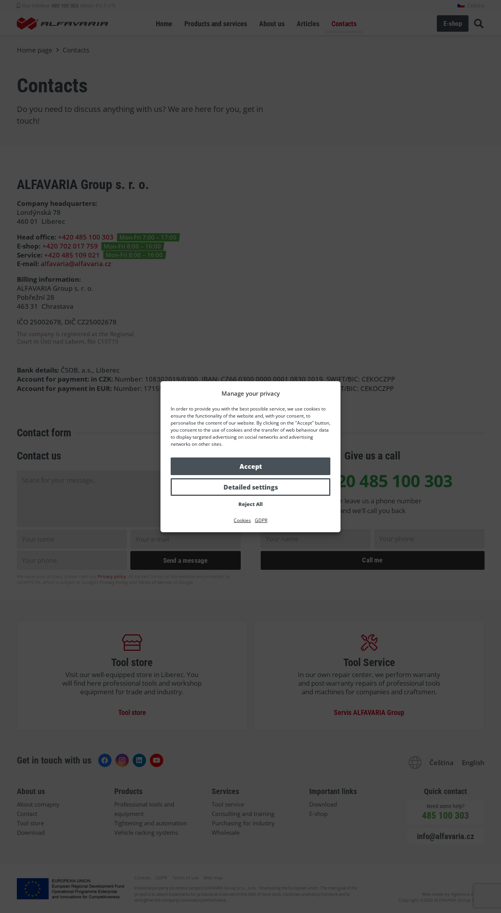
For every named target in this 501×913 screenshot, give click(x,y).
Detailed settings (250, 487)
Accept (251, 466)
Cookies (242, 520)
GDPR (261, 520)
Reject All (250, 504)
